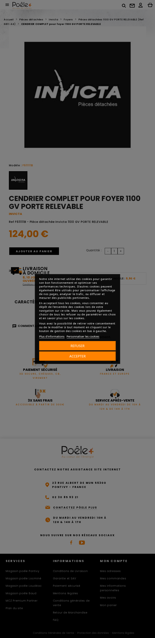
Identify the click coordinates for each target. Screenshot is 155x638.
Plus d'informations (51, 336)
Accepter (77, 356)
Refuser (77, 346)
